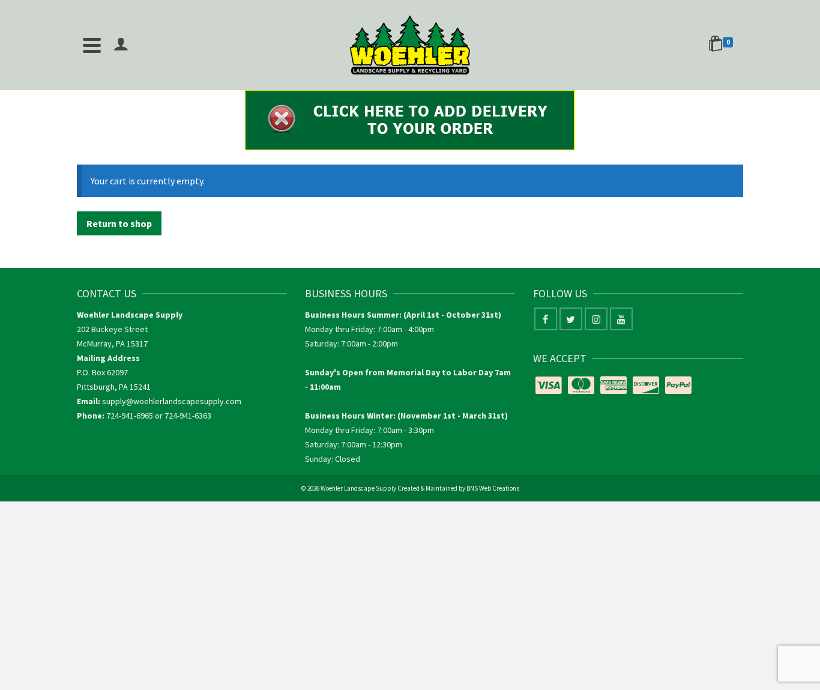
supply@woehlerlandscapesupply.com (171, 401)
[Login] (120, 45)
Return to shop (119, 223)
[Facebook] (545, 318)
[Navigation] (92, 45)
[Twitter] (570, 318)
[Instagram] (596, 318)
